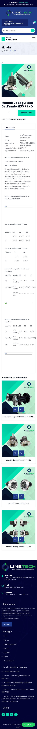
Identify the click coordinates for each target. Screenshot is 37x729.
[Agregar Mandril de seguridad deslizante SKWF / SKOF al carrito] (15, 409)
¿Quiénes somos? (10, 644)
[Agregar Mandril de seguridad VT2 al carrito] (15, 496)
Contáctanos (9, 661)
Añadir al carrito (26, 113)
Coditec (18, 727)
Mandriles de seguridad (18, 119)
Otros (6, 657)
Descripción (10, 127)
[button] (2, 62)
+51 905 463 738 (22, 595)
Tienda (6, 640)
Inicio (5, 51)
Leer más (7, 624)
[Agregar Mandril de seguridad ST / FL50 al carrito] (15, 453)
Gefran (6, 648)
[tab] (12, 127)
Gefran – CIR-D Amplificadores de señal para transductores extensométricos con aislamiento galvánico (18, 698)
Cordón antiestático (11, 671)
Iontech (7, 652)
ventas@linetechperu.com (14, 586)
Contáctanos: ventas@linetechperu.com (19, 5)
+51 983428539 (10, 23)
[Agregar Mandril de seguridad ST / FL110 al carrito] (15, 539)
